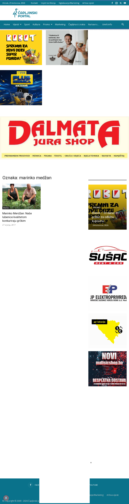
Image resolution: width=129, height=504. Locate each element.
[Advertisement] (108, 414)
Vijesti (16, 24)
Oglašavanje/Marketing (69, 3)
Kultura (36, 24)
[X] (120, 3)
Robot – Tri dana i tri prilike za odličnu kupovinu (105, 217)
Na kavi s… (93, 24)
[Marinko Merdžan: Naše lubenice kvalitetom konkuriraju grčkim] (21, 196)
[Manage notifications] (6, 498)
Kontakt (34, 3)
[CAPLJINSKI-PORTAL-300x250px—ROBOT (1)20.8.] (21, 64)
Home (7, 24)
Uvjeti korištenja (48, 3)
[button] (123, 24)
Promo (46, 24)
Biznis (6, 208)
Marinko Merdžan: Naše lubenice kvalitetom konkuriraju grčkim (17, 217)
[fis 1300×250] (21, 87)
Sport (27, 24)
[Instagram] (116, 3)
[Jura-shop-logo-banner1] (64, 158)
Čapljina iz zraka (76, 24)
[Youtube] (125, 3)
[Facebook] (112, 3)
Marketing (60, 24)
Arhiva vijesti (88, 3)
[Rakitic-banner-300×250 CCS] (67, 64)
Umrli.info (107, 24)
